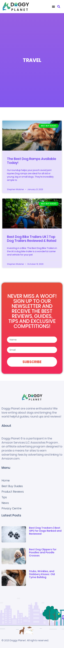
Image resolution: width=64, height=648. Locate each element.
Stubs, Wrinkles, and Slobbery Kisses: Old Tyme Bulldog (42, 574)
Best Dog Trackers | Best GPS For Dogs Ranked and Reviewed (45, 531)
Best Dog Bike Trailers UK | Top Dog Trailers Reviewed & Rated (31, 238)
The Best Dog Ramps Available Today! (31, 161)
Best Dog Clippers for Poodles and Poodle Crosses (43, 552)
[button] (53, 6)
